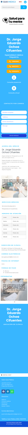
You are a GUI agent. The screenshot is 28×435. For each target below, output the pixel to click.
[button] (25, 2)
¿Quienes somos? (6, 383)
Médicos (4, 399)
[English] (19, 1)
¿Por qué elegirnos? (7, 384)
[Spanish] (21, 1)
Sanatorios (4, 403)
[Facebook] (3, 391)
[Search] (24, 7)
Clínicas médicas (6, 401)
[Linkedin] (8, 391)
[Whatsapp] (12, 391)
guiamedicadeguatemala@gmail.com (12, 414)
